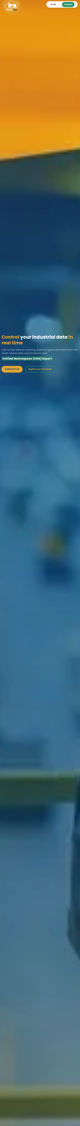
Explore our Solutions (40, 369)
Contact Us (12, 369)
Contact (68, 4)
